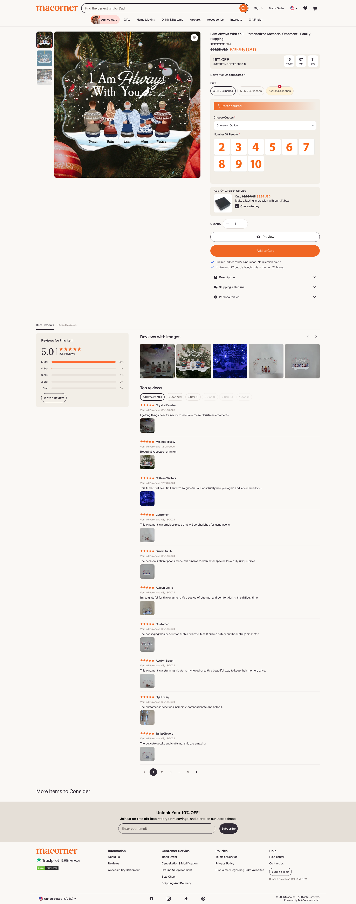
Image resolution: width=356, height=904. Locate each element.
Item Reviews (45, 325)
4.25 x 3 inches (223, 91)
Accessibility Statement (124, 870)
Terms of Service (226, 857)
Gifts (127, 19)
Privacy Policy (224, 863)
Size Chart (168, 876)
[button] (265, 117)
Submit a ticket (280, 871)
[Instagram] (168, 898)
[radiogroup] (265, 155)
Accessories (215, 19)
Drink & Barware (172, 19)
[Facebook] (151, 898)
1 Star (244, 397)
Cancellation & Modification (179, 863)
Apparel (195, 19)
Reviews (113, 863)
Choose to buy (249, 206)
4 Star (193, 397)
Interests (236, 19)
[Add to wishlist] (194, 37)
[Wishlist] (305, 8)
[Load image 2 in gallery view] (44, 58)
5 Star (175, 397)
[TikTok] (186, 898)
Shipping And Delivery (176, 883)
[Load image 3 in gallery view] (44, 77)
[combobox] (164, 8)
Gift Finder (256, 19)
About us (114, 857)
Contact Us (276, 863)
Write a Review (54, 398)
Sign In (258, 9)
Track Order (277, 8)
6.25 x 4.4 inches (280, 91)
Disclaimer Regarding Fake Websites (239, 870)
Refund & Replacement (177, 870)
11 (188, 772)
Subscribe (228, 828)
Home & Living (146, 19)
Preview (268, 237)
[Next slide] (316, 336)
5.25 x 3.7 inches (251, 91)
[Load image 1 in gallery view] (44, 40)
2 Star (227, 397)
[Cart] (315, 8)
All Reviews (152, 397)
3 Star (210, 397)
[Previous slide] (308, 336)
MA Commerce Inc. (309, 900)
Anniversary (109, 19)
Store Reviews (67, 325)
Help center (277, 857)
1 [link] (153, 772)
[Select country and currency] (294, 8)
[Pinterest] (203, 898)
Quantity (215, 224)
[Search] (243, 8)
